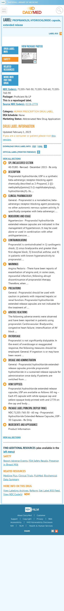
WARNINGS (13, 264)
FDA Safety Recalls (38, 460)
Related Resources (9, 68)
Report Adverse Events (15, 460)
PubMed (38, 475)
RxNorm (34, 490)
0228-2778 (32, 104)
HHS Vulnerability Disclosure (39, 522)
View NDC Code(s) (12, 494)
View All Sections (12, 158)
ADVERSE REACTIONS (17, 312)
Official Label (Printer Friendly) (19, 152)
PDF (34, 146)
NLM (21, 525)
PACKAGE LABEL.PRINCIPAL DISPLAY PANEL (27, 408)
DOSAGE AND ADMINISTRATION (22, 360)
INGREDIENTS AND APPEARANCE (23, 425)
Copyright (27, 519)
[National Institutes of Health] (4, 2)
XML (40, 146)
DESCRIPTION (14, 172)
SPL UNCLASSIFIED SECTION (20, 163)
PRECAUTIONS (14, 288)
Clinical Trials (25, 475)
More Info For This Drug (9, 80)
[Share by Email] (52, 531)
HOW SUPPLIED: (15, 384)
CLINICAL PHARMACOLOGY (20, 196)
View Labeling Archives (15, 490)
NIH (12, 525)
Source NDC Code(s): (14, 104)
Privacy (40, 519)
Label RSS (53, 33)
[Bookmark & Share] (56, 531)
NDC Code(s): (10, 89)
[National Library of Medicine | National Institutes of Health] (32, 509)
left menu (8, 451)
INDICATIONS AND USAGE (19, 216)
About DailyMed (24, 515)
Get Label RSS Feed (49, 490)
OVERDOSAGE (14, 336)
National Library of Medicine (23, 2)
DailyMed (32, 10)
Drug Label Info (9, 50)
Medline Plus (10, 475)
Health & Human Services (41, 525)
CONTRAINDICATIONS (17, 240)
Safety (7, 59)
